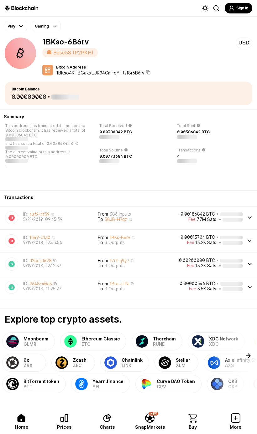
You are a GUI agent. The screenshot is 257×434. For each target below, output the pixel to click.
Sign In (242, 8)
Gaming (42, 26)
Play (11, 26)
